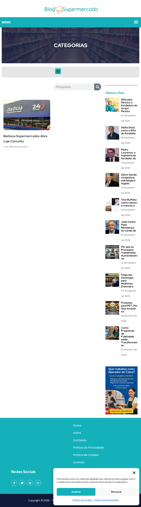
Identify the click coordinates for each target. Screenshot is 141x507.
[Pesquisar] (97, 86)
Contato (78, 462)
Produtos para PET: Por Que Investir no (129, 307)
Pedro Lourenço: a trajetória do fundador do (128, 154)
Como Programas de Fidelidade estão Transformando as (130, 336)
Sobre (77, 433)
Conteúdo (79, 440)
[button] (134, 472)
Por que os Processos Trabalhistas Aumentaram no (129, 252)
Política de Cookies (83, 500)
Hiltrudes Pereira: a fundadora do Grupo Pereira (129, 105)
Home (77, 425)
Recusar (116, 492)
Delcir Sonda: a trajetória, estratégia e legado (129, 179)
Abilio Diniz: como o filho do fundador (128, 130)
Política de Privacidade (106, 500)
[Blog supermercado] (70, 8)
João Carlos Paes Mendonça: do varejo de (128, 226)
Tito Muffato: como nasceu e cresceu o (129, 202)
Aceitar (76, 492)
